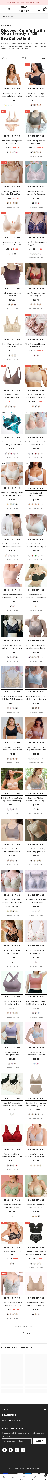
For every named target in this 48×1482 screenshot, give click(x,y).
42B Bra (10, 16)
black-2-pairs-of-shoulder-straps (16, 657)
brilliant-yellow (37, 860)
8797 (36, 962)
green (37, 254)
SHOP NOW (37, 3)
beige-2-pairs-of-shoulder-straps (11, 657)
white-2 (14, 105)
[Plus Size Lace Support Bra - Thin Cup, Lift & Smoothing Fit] (36, 423)
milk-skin (40, 860)
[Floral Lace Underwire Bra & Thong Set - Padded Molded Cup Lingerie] (12, 423)
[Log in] (39, 9)
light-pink (35, 657)
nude (37, 1263)
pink (40, 105)
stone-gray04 (39, 406)
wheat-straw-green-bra (8, 911)
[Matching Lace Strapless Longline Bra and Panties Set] (36, 1233)
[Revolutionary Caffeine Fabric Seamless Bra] (36, 1283)
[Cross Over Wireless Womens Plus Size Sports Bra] (36, 376)
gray (34, 105)
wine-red (16, 152)
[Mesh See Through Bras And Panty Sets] (12, 121)
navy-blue (16, 1013)
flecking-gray (34, 809)
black (31, 105)
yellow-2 (5, 105)
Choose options (12, 89)
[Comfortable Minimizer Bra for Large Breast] (36, 881)
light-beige (36, 1216)
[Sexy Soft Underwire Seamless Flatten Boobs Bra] (12, 1084)
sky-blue (13, 504)
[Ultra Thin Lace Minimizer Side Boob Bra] (36, 325)
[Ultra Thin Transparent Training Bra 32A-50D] (12, 223)
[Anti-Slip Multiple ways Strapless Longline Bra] (12, 1283)
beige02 (33, 406)
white (13, 152)
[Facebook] (4, 1450)
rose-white (35, 759)
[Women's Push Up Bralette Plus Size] (12, 376)
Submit (39, 1441)
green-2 (8, 105)
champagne (38, 555)
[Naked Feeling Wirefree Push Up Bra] (12, 325)
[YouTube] (23, 1450)
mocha (39, 1314)
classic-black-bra (13, 911)
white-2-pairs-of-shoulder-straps (8, 657)
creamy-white (13, 860)
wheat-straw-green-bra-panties (16, 911)
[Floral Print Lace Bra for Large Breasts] (36, 931)
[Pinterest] (17, 1450)
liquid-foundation (34, 860)
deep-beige (38, 759)
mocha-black (36, 606)
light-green (35, 555)
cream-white (11, 504)
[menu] (2, 9)
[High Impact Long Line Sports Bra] (12, 274)
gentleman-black (37, 809)
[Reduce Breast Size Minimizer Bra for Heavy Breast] (12, 881)
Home (3, 16)
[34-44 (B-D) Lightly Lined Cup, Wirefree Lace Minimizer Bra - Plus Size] (36, 223)
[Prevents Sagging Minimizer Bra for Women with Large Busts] (36, 1135)
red (39, 203)
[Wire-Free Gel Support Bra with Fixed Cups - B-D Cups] (12, 473)
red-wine (29, 555)
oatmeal (13, 708)
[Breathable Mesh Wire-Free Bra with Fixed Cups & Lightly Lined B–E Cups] (12, 525)
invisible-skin (13, 606)
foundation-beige (8, 504)
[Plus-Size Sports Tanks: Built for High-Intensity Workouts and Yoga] (36, 982)
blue (39, 708)
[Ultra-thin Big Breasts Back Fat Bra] (36, 121)
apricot (6, 406)
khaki (9, 406)
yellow (34, 152)
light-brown (29, 1114)
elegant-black (11, 606)
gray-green (34, 1263)
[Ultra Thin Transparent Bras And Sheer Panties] (12, 74)
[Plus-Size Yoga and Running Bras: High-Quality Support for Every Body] (12, 1033)
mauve (13, 759)
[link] (12, 1387)
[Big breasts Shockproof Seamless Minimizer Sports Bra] (12, 830)
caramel (14, 406)
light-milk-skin (39, 911)
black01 (36, 406)
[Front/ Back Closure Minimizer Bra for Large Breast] (12, 1135)
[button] (22, 58)
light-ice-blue (33, 911)
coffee (34, 304)
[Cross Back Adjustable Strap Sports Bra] (12, 982)
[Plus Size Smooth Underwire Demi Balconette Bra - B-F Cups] (36, 473)
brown (32, 555)
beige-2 (11, 105)
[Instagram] (11, 1450)
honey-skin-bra (11, 911)
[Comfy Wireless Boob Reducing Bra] (36, 274)
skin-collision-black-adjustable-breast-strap (12, 962)
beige (37, 105)
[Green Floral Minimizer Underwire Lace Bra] (12, 1186)
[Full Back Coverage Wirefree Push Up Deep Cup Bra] (36, 74)
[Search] (9, 9)
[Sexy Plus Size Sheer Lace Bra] (12, 1233)
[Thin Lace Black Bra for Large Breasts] (12, 931)
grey (40, 152)
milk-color (8, 860)
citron (36, 911)
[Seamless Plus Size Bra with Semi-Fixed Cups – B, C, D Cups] (36, 525)
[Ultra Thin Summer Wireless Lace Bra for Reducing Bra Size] (36, 1033)
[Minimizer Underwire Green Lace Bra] (36, 1186)
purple (40, 254)
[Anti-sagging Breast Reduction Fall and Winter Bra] (12, 172)
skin (37, 152)
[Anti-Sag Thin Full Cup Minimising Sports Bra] (36, 830)
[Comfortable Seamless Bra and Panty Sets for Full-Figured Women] (36, 1084)
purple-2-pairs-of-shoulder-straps (13, 657)
